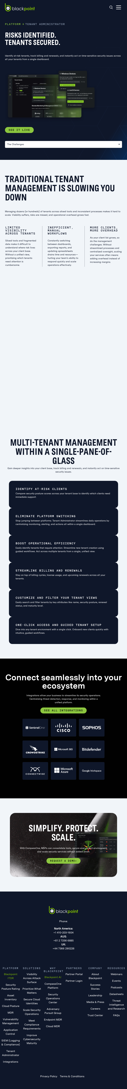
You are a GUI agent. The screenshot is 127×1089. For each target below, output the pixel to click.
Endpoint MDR (53, 1019)
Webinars (116, 974)
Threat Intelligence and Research (116, 1004)
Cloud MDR (53, 1026)
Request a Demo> (63, 861)
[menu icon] (118, 7)
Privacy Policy (48, 1076)
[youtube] (70, 956)
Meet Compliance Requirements (32, 1024)
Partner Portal (74, 974)
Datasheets (116, 994)
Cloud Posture (10, 1006)
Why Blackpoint (54, 970)
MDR (11, 1012)
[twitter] (63, 956)
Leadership (95, 995)
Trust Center (95, 1015)
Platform (13, 24)
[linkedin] (50, 956)
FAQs (116, 1015)
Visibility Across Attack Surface (32, 978)
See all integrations (63, 710)
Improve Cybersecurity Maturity (31, 1039)
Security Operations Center (53, 998)
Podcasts (116, 987)
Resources (116, 968)
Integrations (10, 1061)
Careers (95, 1008)
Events (116, 980)
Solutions (32, 968)
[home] (20, 7)
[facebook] (56, 956)
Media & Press (95, 1002)
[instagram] (77, 956)
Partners (74, 968)
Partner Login (74, 980)
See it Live (19, 129)
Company (95, 968)
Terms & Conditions (72, 1076)
